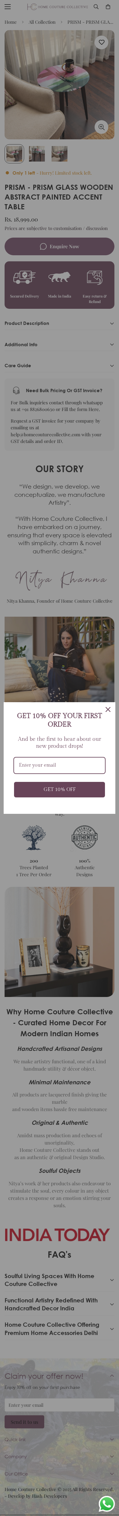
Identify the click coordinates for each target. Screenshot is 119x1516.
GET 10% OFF (60, 790)
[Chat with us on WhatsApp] (107, 1504)
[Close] (108, 709)
